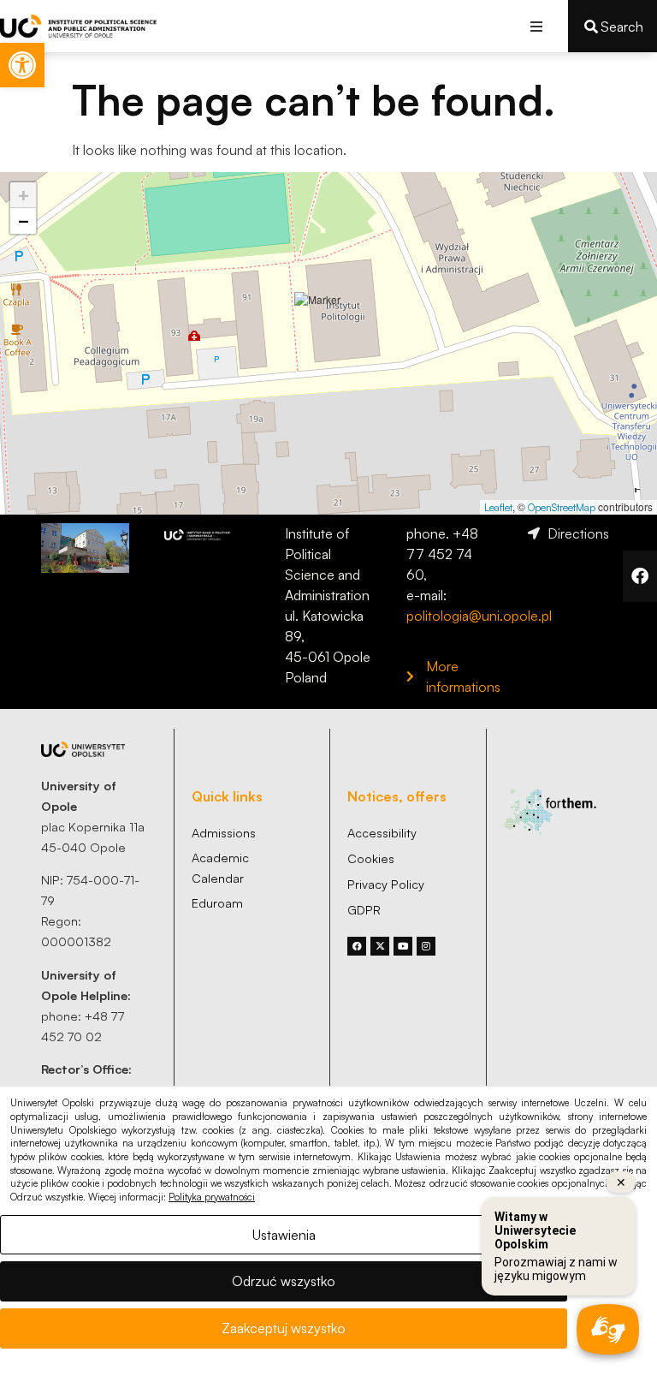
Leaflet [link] (498, 507)
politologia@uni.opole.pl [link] (479, 615)
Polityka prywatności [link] (212, 1197)
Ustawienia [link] (284, 1234)
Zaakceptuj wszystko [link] (284, 1328)
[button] (536, 26)
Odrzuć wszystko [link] (283, 1281)
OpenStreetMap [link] (561, 507)
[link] (22, 65)
